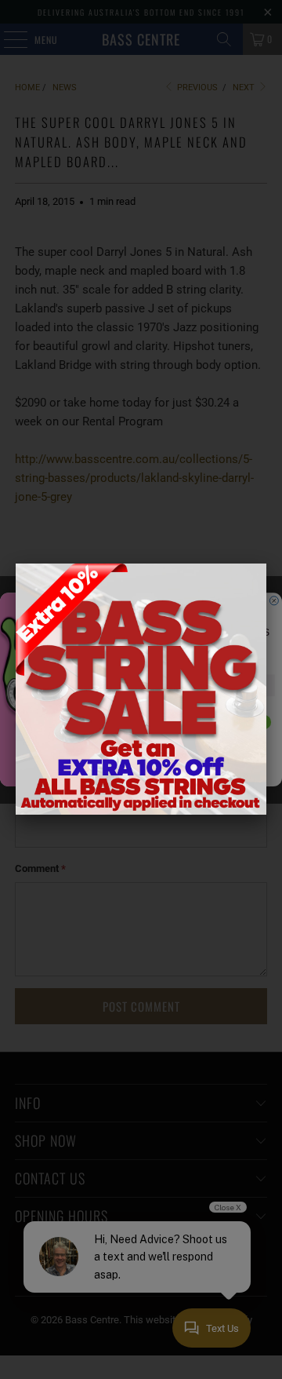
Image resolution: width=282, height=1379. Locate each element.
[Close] (266, 563)
